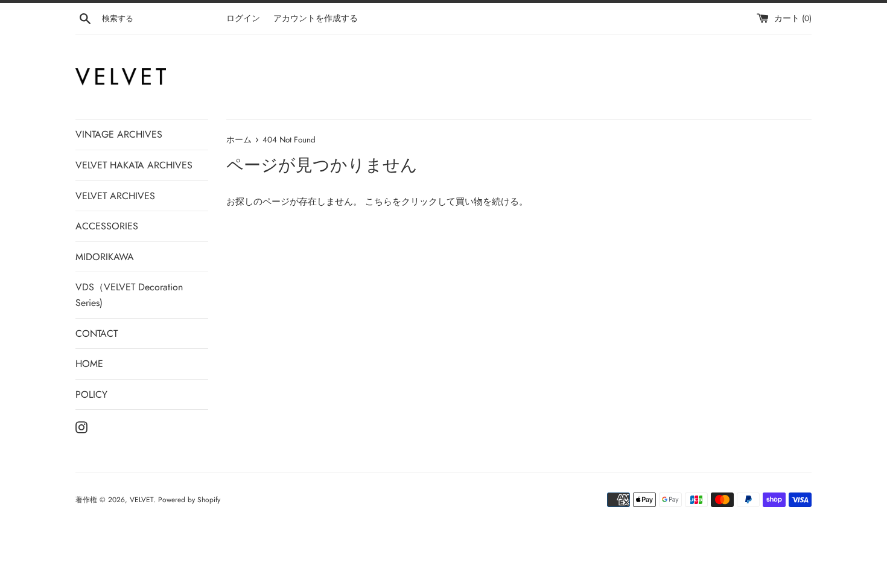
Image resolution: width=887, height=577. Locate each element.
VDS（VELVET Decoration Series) (129, 295)
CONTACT (96, 333)
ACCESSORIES (106, 226)
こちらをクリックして (410, 201)
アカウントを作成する (315, 18)
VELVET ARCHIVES (115, 196)
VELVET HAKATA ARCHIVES (133, 165)
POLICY (91, 394)
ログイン (243, 18)
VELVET (141, 499)
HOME (89, 364)
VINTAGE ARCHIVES (118, 134)
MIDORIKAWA (104, 257)
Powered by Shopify (189, 499)
